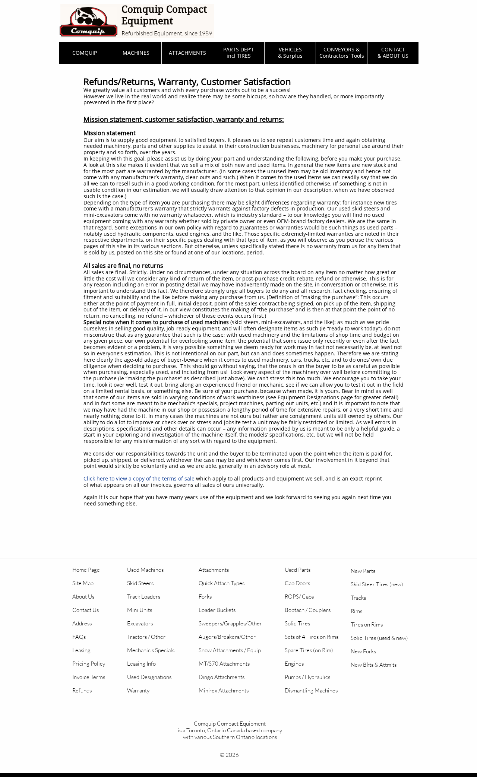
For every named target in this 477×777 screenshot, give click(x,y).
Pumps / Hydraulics (307, 677)
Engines (294, 663)
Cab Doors (297, 583)
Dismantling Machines (311, 690)
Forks (205, 596)
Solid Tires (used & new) (379, 637)
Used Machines (145, 569)
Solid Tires (297, 623)
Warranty (138, 690)
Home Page (86, 569)
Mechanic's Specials (150, 650)
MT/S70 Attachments (224, 663)
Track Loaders (143, 596)
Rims (356, 611)
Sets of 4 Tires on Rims (311, 636)
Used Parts (297, 569)
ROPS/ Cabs (299, 596)
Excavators (140, 623)
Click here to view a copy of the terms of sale (139, 478)
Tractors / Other (146, 636)
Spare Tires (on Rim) (309, 650)
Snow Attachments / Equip (230, 650)
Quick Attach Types (221, 583)
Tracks (358, 597)
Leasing (81, 650)
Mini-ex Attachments (224, 690)
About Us (83, 596)
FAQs (79, 636)
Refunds (82, 690)
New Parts (363, 570)
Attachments (214, 569)
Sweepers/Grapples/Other (230, 623)
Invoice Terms (88, 677)
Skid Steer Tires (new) (377, 584)
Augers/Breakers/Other (227, 636)
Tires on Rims (367, 624)
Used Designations (149, 677)
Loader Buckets (217, 609)
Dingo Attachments (221, 677)
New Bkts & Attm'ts (374, 664)
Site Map (83, 583)
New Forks (363, 651)
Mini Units (139, 609)
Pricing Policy (88, 663)
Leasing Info (141, 663)
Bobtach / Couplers (308, 609)
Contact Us (85, 609)
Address (82, 623)
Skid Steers (140, 583)
